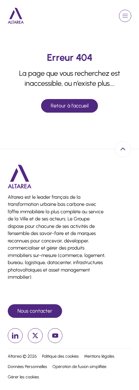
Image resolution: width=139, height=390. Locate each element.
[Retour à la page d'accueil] (16, 16)
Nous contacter (34, 311)
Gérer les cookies (23, 376)
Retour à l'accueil (70, 106)
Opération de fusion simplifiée (79, 366)
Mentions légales (99, 356)
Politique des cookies (60, 356)
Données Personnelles (27, 366)
